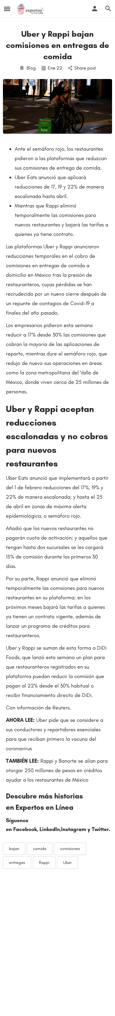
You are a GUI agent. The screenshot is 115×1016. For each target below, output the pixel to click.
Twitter (100, 829)
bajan (14, 848)
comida (39, 848)
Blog (31, 68)
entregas (17, 862)
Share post (85, 68)
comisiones (70, 848)
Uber (67, 862)
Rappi (44, 862)
